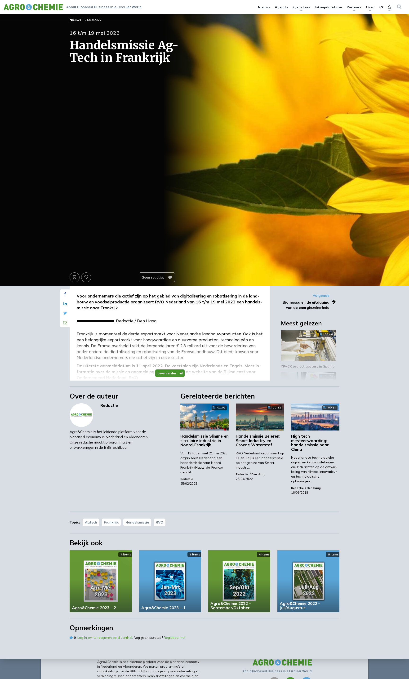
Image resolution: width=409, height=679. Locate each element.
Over (370, 7)
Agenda (281, 7)
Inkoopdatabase (328, 7)
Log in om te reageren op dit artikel (104, 637)
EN (381, 7)
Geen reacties (153, 277)
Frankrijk (111, 522)
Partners (354, 7)
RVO (159, 522)
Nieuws (264, 7)
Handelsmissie (137, 522)
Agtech (91, 522)
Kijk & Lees (301, 7)
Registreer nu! (174, 637)
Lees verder (167, 373)
